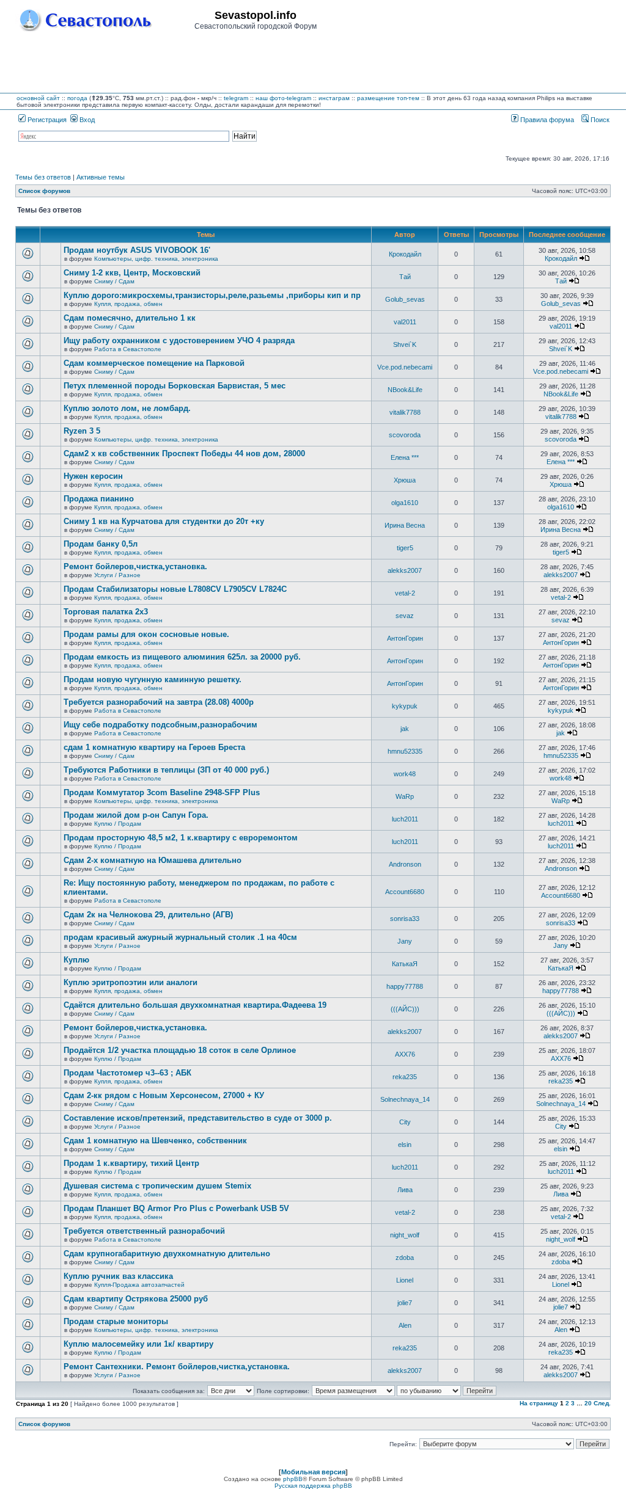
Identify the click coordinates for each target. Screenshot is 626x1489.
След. (602, 1403)
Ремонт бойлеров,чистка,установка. (135, 566)
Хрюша (405, 480)
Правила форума (546, 119)
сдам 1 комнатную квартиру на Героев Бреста (154, 747)
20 (588, 1403)
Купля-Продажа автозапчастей (139, 1284)
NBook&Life (405, 389)
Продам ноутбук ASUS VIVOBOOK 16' (137, 250)
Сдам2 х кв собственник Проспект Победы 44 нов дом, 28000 (184, 453)
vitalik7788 (405, 412)
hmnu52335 (405, 751)
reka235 (404, 1076)
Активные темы (100, 177)
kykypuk (405, 706)
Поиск (599, 119)
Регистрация (46, 119)
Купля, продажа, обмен (128, 303)
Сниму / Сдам (114, 281)
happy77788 (404, 986)
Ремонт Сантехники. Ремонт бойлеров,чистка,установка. (177, 1366)
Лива (405, 1189)
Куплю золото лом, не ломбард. (127, 408)
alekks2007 (405, 570)
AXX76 (405, 1054)
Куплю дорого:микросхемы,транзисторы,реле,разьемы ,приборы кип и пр (212, 295)
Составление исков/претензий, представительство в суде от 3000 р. (198, 1118)
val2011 (405, 322)
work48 (405, 773)
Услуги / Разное (117, 575)
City (405, 1122)
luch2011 (405, 819)
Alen (405, 1325)
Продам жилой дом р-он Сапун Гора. (136, 815)
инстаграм (334, 98)
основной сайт (38, 98)
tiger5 (405, 548)
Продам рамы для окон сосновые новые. (146, 634)
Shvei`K (404, 344)
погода (77, 98)
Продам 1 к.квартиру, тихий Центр (131, 1163)
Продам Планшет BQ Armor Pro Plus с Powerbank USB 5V (176, 1208)
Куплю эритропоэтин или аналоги (130, 982)
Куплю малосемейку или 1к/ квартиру (138, 1344)
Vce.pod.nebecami (404, 367)
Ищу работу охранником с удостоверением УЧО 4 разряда (179, 340)
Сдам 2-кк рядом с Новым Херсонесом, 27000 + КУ (164, 1095)
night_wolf (404, 1235)
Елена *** (405, 457)
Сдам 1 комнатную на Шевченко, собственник (155, 1140)
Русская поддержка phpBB (313, 1485)
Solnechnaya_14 (405, 1099)
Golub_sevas (405, 299)
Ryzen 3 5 (82, 430)
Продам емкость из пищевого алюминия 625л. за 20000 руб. (182, 656)
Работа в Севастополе (127, 349)
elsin (404, 1144)
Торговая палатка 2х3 (106, 611)
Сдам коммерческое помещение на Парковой (154, 363)
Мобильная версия (313, 1472)
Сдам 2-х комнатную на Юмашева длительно (152, 860)
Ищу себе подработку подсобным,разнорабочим (160, 724)
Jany (404, 941)
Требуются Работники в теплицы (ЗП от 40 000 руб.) (166, 769)
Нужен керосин (93, 476)
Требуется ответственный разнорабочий (144, 1231)
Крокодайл (405, 254)
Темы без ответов (43, 177)
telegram (236, 98)
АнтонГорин (405, 638)
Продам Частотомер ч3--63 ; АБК (127, 1072)
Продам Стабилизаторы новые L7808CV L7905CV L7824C (175, 589)
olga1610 (404, 502)
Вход (86, 119)
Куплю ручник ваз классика (118, 1276)
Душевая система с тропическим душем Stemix (157, 1185)
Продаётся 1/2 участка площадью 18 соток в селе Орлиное (180, 1050)
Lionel (404, 1280)
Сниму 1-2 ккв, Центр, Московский (132, 272)
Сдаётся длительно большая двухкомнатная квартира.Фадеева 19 (195, 1005)
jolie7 (404, 1302)
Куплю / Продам (117, 823)
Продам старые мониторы (116, 1321)
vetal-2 (405, 593)
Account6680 (404, 891)
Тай (405, 276)
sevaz (405, 615)
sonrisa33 (404, 918)
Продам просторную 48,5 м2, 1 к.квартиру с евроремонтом (181, 837)
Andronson (405, 864)
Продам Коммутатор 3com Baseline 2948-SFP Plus (162, 792)
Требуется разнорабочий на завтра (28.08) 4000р (159, 702)
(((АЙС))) (405, 1009)
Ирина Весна (405, 525)
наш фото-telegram (283, 98)
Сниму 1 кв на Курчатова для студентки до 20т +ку (164, 521)
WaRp (405, 796)
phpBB (293, 1479)
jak (404, 728)
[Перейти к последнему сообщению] (584, 258)
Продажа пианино (99, 498)
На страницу (539, 1403)
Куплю (76, 959)
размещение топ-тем (388, 98)
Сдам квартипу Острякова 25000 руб (136, 1298)
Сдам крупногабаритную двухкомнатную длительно (167, 1253)
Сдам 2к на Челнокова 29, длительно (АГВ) (148, 914)
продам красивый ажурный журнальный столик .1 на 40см (180, 937)
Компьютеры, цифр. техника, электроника (156, 258)
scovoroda (405, 435)
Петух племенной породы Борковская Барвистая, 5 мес (174, 385)
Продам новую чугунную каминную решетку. (152, 679)
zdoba (405, 1257)
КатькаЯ (405, 963)
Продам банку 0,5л (101, 543)
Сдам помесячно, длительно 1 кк (130, 317)
